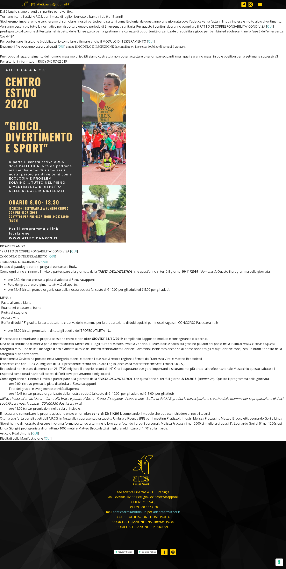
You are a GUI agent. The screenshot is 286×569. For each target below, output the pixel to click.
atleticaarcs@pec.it (166, 512)
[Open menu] (260, 4)
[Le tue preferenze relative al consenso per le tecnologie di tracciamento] (279, 562)
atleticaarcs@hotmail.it (129, 512)
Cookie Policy (149, 552)
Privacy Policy (125, 552)
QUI (270, 26)
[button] (50, 4)
